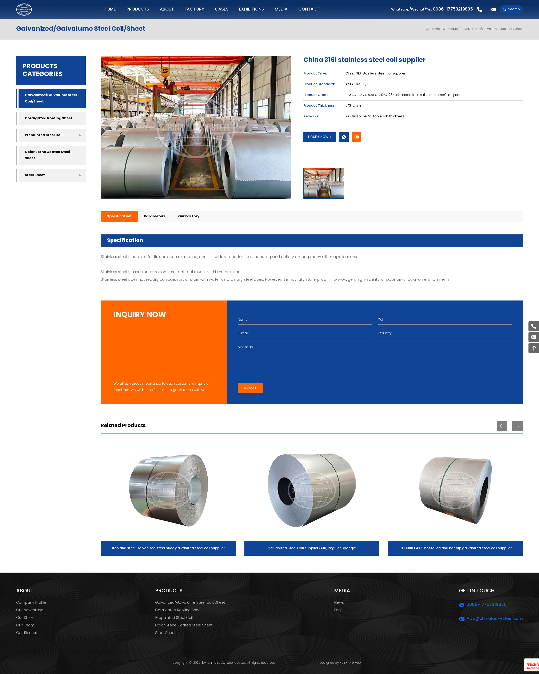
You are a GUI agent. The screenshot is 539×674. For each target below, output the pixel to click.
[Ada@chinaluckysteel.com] (533, 337)
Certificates (26, 633)
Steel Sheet (35, 175)
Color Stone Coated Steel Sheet (47, 155)
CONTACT (308, 9)
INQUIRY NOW (318, 137)
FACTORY (194, 9)
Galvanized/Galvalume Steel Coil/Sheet (493, 29)
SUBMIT (250, 388)
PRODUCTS (138, 9)
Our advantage (29, 610)
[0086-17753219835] (533, 326)
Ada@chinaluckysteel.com (495, 618)
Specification (119, 216)
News (339, 603)
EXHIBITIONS (251, 9)
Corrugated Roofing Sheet (48, 118)
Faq (337, 610)
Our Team (25, 626)
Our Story (24, 618)
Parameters (154, 216)
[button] (502, 426)
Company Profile (31, 603)
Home (435, 29)
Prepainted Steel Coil (44, 135)
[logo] (24, 9)
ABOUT (167, 9)
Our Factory (188, 216)
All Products (451, 29)
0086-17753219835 (453, 9)
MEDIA (281, 9)
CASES (221, 9)
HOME (110, 9)
